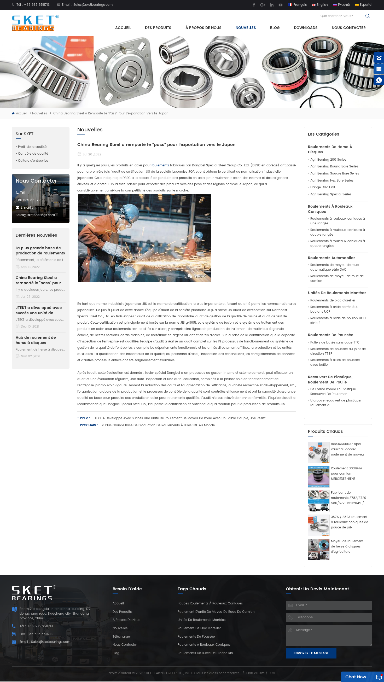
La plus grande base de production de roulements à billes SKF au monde (158, 425)
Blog (275, 28)
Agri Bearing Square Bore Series (334, 173)
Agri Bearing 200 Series (328, 160)
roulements (161, 165)
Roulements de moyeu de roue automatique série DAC (334, 267)
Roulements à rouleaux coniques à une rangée (337, 221)
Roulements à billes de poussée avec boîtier (335, 362)
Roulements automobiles (332, 258)
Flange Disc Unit (322, 187)
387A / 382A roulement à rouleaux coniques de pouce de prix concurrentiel (349, 522)
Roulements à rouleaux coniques (330, 209)
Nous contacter (349, 28)
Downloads (306, 28)
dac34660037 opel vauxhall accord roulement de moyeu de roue (347, 449)
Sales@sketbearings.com (93, 4)
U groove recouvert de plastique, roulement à (335, 403)
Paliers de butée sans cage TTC (334, 342)
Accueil (123, 28)
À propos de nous (203, 28)
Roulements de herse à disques (330, 149)
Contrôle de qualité (33, 153)
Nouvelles (246, 28)
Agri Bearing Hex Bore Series (331, 180)
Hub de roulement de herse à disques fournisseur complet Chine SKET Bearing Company (36, 340)
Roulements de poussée (330, 335)
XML (273, 673)
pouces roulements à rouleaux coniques (210, 603)
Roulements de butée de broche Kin (205, 653)
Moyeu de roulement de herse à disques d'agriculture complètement (347, 547)
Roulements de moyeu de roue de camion (337, 278)
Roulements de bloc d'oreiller (332, 300)
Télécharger (122, 636)
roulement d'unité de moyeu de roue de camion (216, 611)
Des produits (158, 28)
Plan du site (255, 673)
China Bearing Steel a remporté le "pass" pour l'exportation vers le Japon (38, 280)
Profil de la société (32, 146)
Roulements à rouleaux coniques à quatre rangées (337, 243)
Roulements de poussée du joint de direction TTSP (338, 351)
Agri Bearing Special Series (330, 194)
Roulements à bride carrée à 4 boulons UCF (334, 309)
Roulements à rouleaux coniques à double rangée (337, 232)
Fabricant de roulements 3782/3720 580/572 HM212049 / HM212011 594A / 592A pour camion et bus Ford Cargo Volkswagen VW (348, 498)
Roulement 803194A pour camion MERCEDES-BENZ (346, 473)
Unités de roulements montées (337, 293)
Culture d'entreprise (33, 160)
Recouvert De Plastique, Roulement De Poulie (330, 380)
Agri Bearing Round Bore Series (334, 166)
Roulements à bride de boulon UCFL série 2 (338, 320)
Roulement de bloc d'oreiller (199, 628)
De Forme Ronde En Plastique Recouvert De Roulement (333, 392)
